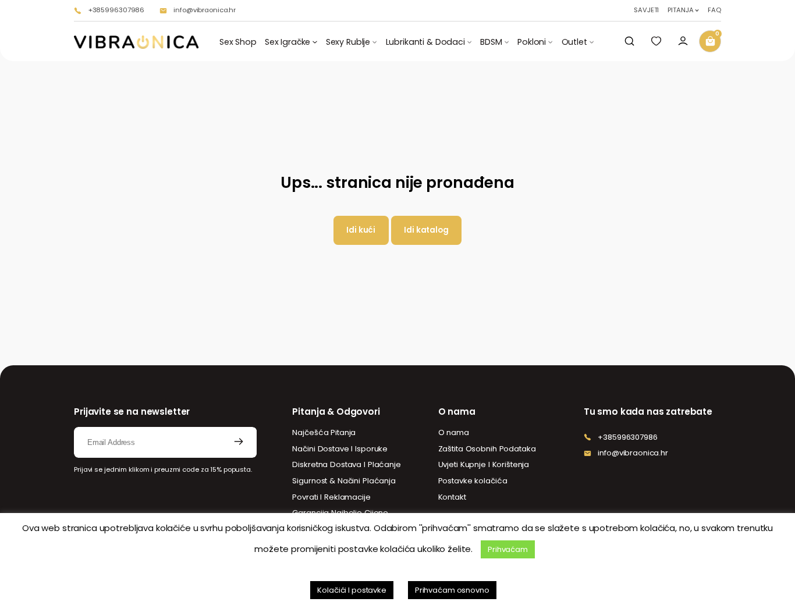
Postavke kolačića (472, 480)
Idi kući (360, 230)
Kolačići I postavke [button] (351, 590)
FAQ (714, 10)
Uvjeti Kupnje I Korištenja (484, 464)
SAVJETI (646, 10)
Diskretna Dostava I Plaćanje (346, 464)
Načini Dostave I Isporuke (340, 448)
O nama (453, 432)
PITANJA (680, 10)
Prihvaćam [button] (508, 549)
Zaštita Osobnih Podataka (487, 448)
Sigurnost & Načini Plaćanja (343, 480)
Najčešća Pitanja (324, 432)
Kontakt (452, 497)
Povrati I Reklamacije (331, 497)
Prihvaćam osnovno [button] (452, 590)
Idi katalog (426, 230)
